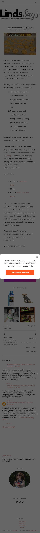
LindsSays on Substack (20, 272)
